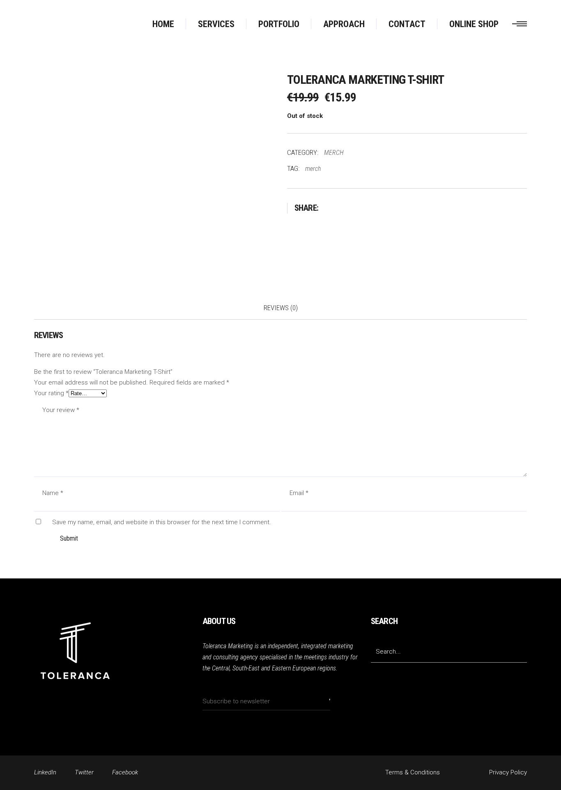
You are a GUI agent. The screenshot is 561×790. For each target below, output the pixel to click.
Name (52, 493)
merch (313, 169)
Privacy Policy (508, 772)
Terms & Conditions (412, 772)
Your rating (51, 393)
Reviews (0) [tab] (281, 308)
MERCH (334, 153)
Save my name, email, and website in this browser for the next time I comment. (161, 522)
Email (299, 493)
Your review (60, 410)
